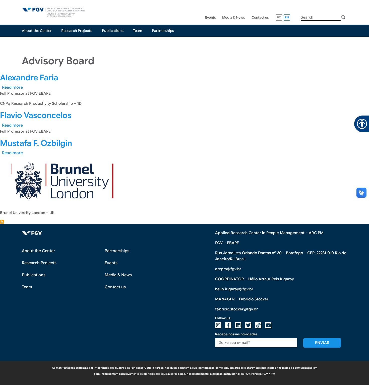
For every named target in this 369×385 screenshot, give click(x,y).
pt (279, 17)
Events (210, 17)
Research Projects (76, 30)
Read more (12, 87)
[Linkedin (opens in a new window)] (238, 325)
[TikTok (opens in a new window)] (258, 325)
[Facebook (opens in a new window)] (228, 325)
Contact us (260, 17)
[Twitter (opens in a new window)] (248, 325)
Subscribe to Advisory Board (2, 222)
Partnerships (163, 30)
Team (137, 30)
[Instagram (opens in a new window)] (218, 325)
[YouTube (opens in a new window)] (268, 325)
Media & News (233, 17)
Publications (113, 30)
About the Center (37, 30)
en (287, 17)
